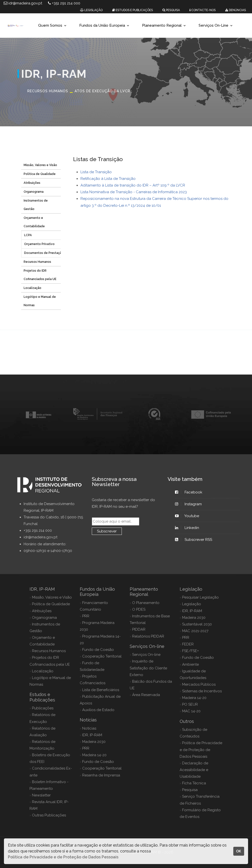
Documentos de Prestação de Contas (51, 253)
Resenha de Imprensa (101, 775)
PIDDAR (138, 629)
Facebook (193, 492)
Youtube (192, 516)
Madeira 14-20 (94, 755)
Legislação (191, 604)
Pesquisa (190, 790)
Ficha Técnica (194, 783)
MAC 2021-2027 (195, 631)
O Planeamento (145, 603)
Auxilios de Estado (98, 710)
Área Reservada (146, 695)
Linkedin (192, 528)
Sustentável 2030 (197, 624)
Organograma (34, 191)
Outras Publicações (49, 815)
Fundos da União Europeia (102, 25)
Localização (32, 288)
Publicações (42, 708)
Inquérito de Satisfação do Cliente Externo (148, 668)
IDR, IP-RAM (92, 735)
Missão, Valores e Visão (40, 165)
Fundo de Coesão (98, 649)
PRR (85, 616)
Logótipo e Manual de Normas (40, 301)
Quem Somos (50, 25)
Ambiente (190, 664)
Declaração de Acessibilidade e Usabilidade (194, 770)
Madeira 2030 (94, 741)
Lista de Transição (96, 172)
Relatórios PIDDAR (148, 636)
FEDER (188, 644)
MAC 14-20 (191, 711)
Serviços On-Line (213, 25)
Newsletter (41, 795)
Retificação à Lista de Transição (108, 178)
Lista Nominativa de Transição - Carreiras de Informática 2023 (133, 192)
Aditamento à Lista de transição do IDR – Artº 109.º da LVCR (132, 185)
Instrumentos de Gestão (36, 205)
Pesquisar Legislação (200, 597)
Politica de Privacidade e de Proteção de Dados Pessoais (201, 749)
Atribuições (32, 183)
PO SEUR (190, 704)
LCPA (28, 235)
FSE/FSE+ (190, 651)
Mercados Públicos (199, 684)
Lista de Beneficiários (100, 690)
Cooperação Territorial (102, 656)
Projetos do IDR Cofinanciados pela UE (40, 275)
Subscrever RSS (198, 539)
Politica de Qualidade (40, 174)
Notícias (89, 728)
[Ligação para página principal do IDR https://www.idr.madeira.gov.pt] (15, 25)
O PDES (138, 609)
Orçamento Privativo (39, 244)
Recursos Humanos (37, 262)
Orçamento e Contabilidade (34, 222)
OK (238, 851)
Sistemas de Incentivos (202, 691)
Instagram (193, 504)
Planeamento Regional (162, 25)
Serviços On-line (146, 654)
